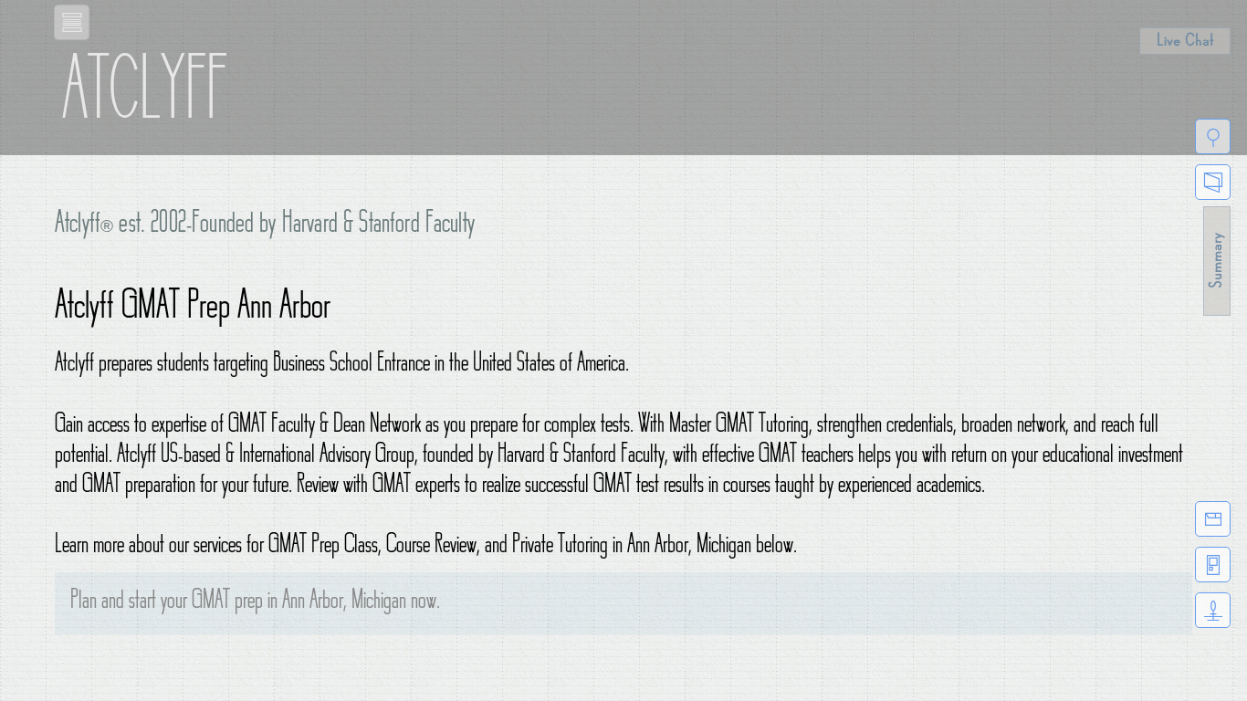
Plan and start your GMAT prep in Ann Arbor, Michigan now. (255, 603)
